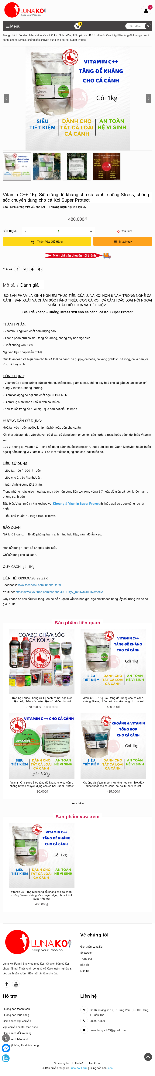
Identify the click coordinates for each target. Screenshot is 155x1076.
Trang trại (86, 958)
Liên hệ (84, 971)
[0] (77, 27)
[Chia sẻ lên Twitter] (25, 269)
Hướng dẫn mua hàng (16, 1015)
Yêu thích (127, 231)
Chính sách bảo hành (16, 1039)
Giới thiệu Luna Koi (91, 946)
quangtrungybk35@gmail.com (108, 1030)
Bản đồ (84, 964)
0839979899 (97, 1021)
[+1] (40, 269)
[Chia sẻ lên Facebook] (17, 269)
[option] (77, 98)
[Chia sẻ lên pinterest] (32, 269)
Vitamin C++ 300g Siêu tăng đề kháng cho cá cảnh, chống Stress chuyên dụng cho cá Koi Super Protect (42, 784)
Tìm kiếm (94, 1063)
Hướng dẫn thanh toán (16, 1009)
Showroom (86, 952)
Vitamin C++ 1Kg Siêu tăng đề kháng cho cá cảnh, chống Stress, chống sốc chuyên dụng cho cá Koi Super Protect (113, 701)
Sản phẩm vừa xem (78, 816)
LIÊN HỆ (9, 577)
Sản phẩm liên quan (77, 622)
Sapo (109, 1068)
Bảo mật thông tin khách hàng (21, 1045)
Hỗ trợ (79, 1063)
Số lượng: (10, 231)
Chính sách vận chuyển (17, 1021)
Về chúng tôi (61, 1063)
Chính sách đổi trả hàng (17, 1033)
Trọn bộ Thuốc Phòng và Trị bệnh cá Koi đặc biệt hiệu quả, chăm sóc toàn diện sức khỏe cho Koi (42, 699)
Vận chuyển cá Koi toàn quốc (20, 1027)
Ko (106, 311)
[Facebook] (6, 1048)
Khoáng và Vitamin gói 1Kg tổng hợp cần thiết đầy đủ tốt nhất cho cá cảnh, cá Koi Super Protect (113, 784)
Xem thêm (77, 803)
